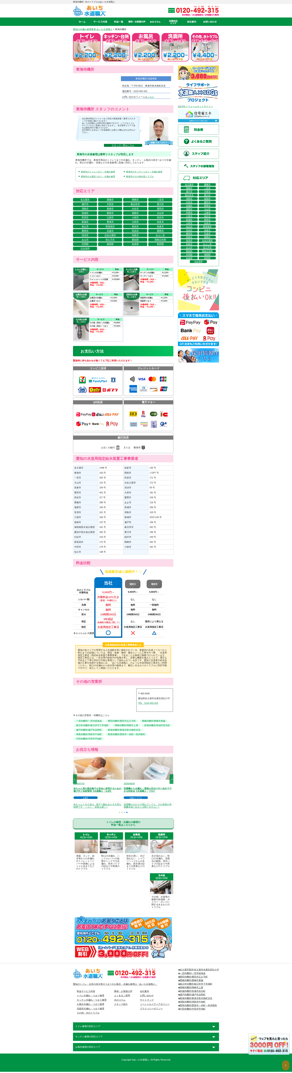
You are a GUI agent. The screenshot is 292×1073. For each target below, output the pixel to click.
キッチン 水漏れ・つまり (131, 270)
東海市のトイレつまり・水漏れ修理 (98, 172)
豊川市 (160, 204)
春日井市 (135, 204)
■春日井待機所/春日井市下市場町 (195, 984)
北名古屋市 (110, 235)
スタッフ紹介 (121, 1004)
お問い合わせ (147, 995)
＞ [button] (171, 779)
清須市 (85, 235)
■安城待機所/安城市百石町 (191, 991)
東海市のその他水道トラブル (140, 176)
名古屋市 (85, 199)
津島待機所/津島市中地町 (89, 734)
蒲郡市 (135, 213)
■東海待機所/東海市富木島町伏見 (195, 998)
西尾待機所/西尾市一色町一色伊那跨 (126, 734)
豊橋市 (110, 199)
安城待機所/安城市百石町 (157, 725)
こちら (150, 97)
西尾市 (110, 213)
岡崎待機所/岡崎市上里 (126, 725)
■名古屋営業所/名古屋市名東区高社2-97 (198, 969)
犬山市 (160, 213)
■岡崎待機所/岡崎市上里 (190, 987)
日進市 (110, 231)
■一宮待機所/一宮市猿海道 (191, 973)
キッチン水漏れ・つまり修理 (91, 1000)
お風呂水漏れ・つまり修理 (90, 1004)
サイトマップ (147, 1000)
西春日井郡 (160, 239)
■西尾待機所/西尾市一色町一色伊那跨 (197, 1005)
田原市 (135, 231)
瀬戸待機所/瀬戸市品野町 (89, 730)
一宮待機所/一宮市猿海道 (89, 721)
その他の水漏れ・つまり (81, 320)
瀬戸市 (85, 204)
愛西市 (160, 231)
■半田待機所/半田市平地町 (191, 1009)
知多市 (160, 222)
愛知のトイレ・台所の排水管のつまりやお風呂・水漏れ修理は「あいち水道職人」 (115, 984)
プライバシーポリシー (151, 1008)
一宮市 (160, 199)
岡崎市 (135, 199)
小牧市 (135, 217)
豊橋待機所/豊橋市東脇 (153, 721)
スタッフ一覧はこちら (123, 145)
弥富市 (135, 235)
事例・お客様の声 (123, 991)
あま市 (85, 239)
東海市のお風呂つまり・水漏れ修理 (98, 176)
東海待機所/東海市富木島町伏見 (124, 730)
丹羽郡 (85, 244)
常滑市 (85, 217)
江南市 (110, 217)
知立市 (85, 226)
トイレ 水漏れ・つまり (81, 270)
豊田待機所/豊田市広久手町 (122, 721)
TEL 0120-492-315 (148, 703)
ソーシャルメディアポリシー (155, 1004)
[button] (119, 812)
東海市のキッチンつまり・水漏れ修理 (144, 172)
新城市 (85, 222)
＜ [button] (74, 779)
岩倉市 (160, 226)
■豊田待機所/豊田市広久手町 (193, 977)
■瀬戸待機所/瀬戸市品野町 (191, 994)
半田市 (110, 204)
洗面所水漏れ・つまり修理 (90, 1008)
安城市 (85, 213)
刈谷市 (135, 208)
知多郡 (135, 244)
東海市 (110, 222)
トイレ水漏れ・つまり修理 (90, 995)
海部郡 (110, 244)
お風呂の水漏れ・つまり (81, 295)
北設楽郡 (85, 248)
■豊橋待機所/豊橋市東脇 (190, 980)
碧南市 (110, 208)
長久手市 (110, 239)
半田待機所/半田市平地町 (89, 739)
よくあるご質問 (122, 995)
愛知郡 (135, 239)
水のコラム (119, 1000)
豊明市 (85, 231)
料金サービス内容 (86, 991)
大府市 (135, 222)
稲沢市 (160, 217)
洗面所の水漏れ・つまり (131, 295)
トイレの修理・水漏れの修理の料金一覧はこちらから (123, 823)
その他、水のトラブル (88, 1013)
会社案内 (144, 991)
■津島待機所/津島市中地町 (191, 1002)
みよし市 (160, 235)
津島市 (85, 208)
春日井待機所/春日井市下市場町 (92, 725)
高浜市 (135, 226)
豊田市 (160, 208)
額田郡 (160, 244)
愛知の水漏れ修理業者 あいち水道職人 (92, 29)
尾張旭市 (110, 226)
